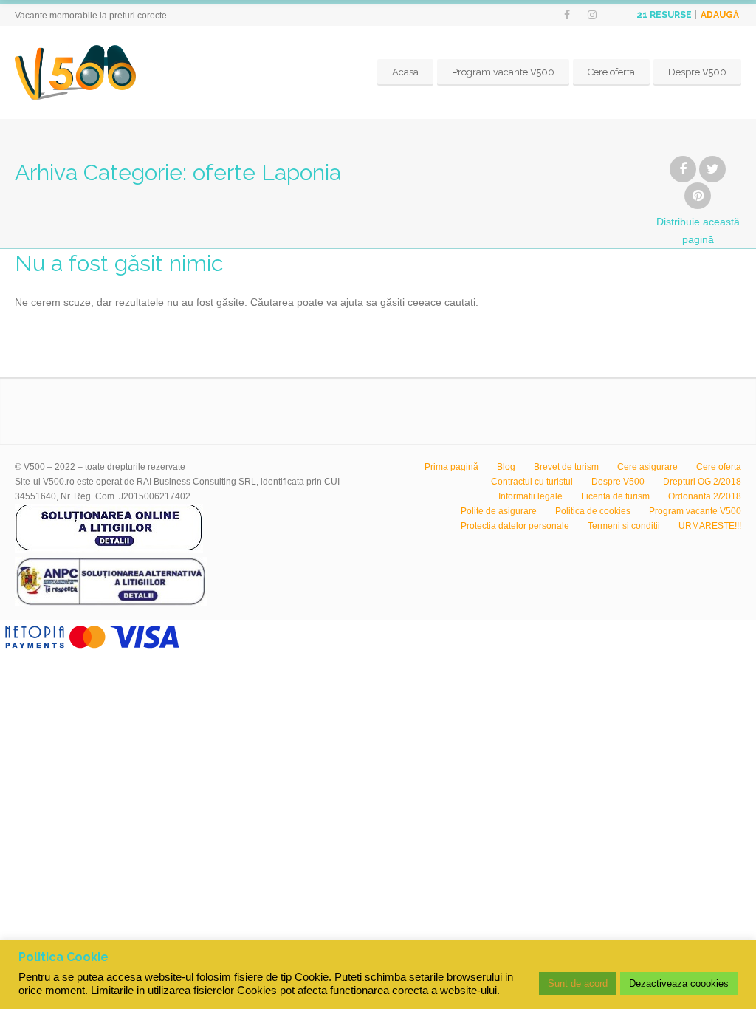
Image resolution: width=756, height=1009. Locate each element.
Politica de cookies (592, 511)
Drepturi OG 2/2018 (702, 481)
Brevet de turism (566, 467)
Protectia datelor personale (515, 526)
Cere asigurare (647, 467)
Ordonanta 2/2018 (704, 496)
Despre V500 (697, 72)
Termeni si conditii (624, 526)
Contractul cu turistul (532, 481)
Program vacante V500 (503, 72)
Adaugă (720, 15)
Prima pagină (451, 467)
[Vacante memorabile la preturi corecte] (75, 72)
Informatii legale (530, 496)
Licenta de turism (615, 496)
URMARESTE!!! (709, 526)
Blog (506, 467)
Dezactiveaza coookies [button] (679, 983)
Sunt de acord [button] (578, 983)
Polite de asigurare (499, 511)
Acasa (405, 72)
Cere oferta (611, 72)
